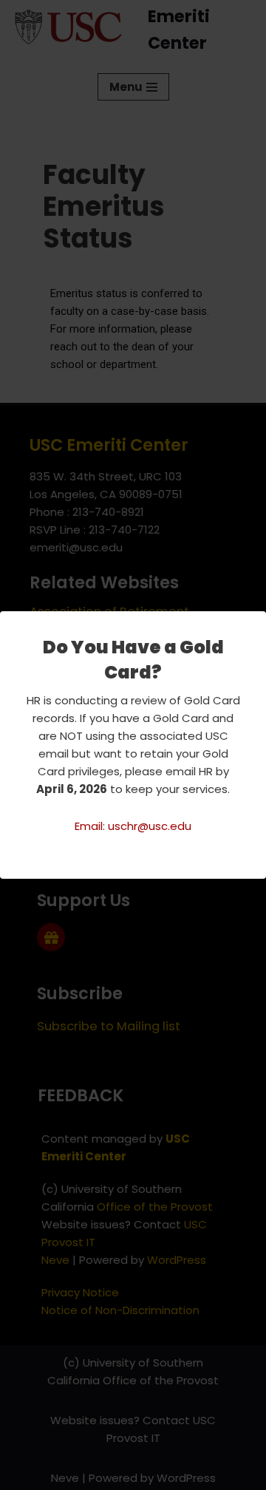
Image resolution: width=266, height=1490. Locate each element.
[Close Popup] (257, 623)
